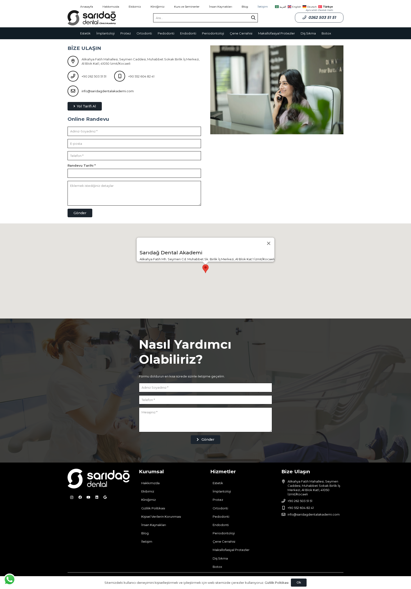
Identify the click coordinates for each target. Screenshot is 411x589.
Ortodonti (220, 508)
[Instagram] (72, 497)
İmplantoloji (222, 491)
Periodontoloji (224, 533)
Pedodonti (221, 516)
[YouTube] (88, 497)
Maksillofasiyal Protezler (231, 550)
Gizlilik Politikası (153, 508)
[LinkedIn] (97, 497)
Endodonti (221, 525)
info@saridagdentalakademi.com (108, 91)
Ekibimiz (147, 491)
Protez (218, 500)
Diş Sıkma (220, 558)
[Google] (105, 497)
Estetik (218, 483)
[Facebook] (80, 497)
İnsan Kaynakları (153, 525)
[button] (205, 268)
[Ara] (253, 18)
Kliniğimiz (148, 500)
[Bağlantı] (92, 18)
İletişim (146, 541)
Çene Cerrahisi (224, 541)
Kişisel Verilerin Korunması (161, 516)
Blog (145, 533)
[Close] (268, 243)
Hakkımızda (150, 483)
